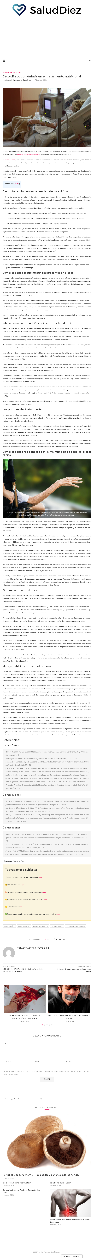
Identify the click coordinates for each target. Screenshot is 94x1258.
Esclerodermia (23, 926)
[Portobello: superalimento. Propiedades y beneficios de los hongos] (47, 1142)
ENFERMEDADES (9, 72)
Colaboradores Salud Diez (21, 80)
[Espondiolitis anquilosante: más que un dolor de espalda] (70, 1203)
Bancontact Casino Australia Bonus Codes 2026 (21, 1191)
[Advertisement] (47, 36)
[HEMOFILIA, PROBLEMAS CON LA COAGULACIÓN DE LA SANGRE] (25, 999)
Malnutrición (57, 926)
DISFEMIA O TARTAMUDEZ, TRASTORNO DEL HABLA (69, 1017)
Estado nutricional (40, 926)
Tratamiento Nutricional (75, 926)
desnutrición (9, 926)
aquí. (40, 877)
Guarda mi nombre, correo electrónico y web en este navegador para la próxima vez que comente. (47, 1073)
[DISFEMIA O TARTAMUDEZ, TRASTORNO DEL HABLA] (69, 999)
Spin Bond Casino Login (60, 1183)
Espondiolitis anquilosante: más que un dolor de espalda (69, 1221)
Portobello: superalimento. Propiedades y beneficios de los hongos (41, 1175)
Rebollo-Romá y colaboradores (28, 154)
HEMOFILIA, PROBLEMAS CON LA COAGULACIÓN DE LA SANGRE (24, 1017)
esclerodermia (10, 160)
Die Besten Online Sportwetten (17, 1183)
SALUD (20, 72)
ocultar (16, 184)
